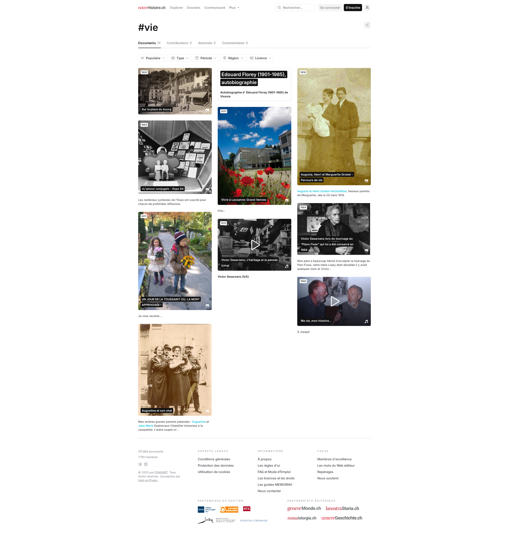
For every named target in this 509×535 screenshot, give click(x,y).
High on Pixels (148, 480)
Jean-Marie (145, 425)
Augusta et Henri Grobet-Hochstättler (322, 191)
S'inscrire (353, 8)
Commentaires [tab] (235, 43)
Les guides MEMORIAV (275, 485)
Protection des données (216, 465)
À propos (265, 459)
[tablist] (254, 43)
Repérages (325, 472)
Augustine (199, 421)
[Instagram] (146, 464)
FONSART (161, 472)
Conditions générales (214, 459)
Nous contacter (269, 491)
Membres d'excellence (334, 459)
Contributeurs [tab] (179, 43)
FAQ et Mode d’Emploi (274, 472)
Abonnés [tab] (207, 43)
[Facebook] (140, 464)
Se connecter (330, 8)
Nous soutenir (328, 478)
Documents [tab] (149, 43)
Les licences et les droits (276, 478)
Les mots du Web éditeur (336, 465)
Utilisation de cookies (214, 472)
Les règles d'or (269, 465)
